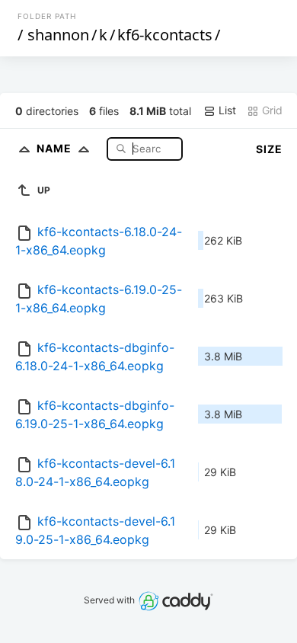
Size (269, 148)
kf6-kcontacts (164, 34)
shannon (58, 34)
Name (56, 148)
